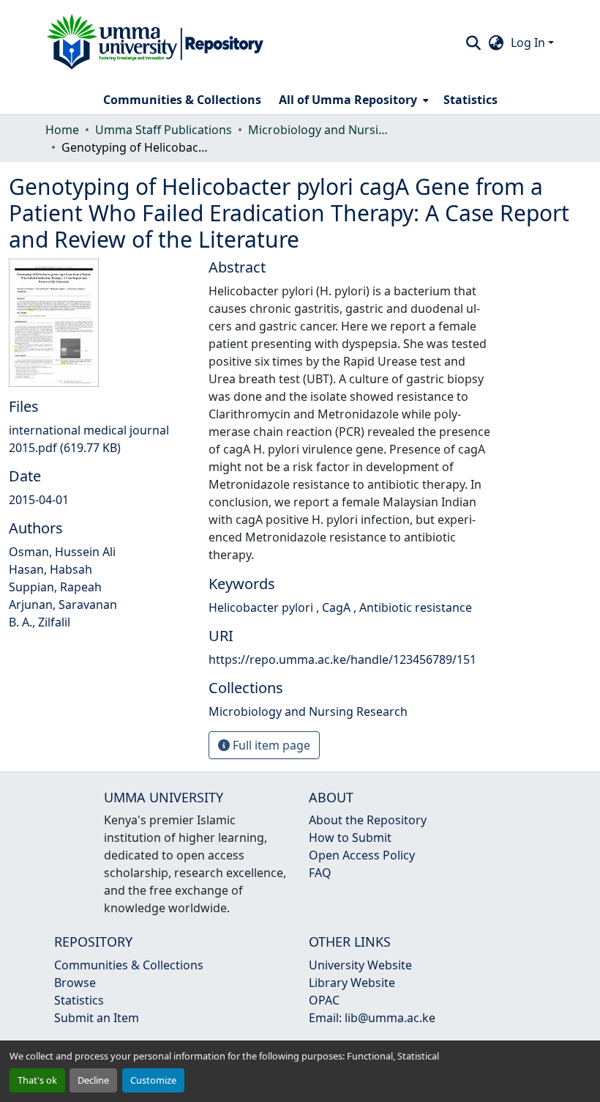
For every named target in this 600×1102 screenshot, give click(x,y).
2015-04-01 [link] (39, 500)
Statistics (79, 1000)
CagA (337, 607)
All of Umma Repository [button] (348, 100)
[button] (155, 42)
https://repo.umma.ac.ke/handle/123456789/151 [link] (342, 659)
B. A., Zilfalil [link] (39, 622)
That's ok (37, 1080)
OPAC (324, 1000)
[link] (100, 438)
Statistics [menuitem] (470, 100)
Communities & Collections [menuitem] (182, 100)
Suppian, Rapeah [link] (55, 587)
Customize (153, 1080)
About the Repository (368, 820)
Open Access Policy (362, 855)
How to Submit (350, 837)
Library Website (352, 983)
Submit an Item (96, 1018)
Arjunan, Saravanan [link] (63, 604)
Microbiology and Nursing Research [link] (321, 130)
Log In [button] (529, 42)
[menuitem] (352, 99)
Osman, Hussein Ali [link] (62, 552)
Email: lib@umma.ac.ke (372, 1018)
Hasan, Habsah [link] (50, 569)
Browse (75, 983)
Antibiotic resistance (415, 607)
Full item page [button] (270, 745)
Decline (93, 1080)
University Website (360, 965)
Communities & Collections (128, 965)
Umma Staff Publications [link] (163, 130)
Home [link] (62, 130)
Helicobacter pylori (262, 607)
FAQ (320, 873)
